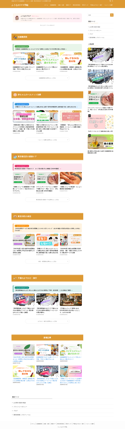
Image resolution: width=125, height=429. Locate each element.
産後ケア (53, 424)
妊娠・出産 (46, 424)
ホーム (33, 424)
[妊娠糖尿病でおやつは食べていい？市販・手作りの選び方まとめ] (47, 350)
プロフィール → (35, 16)
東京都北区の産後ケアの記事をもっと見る (47, 199)
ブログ (91, 34)
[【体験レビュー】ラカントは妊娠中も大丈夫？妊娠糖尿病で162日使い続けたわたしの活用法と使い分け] (71, 371)
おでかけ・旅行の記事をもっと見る (47, 321)
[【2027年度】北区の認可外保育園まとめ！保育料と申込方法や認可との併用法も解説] (24, 350)
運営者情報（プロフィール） (97, 37)
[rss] (110, 1)
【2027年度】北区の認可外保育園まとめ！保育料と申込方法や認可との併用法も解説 (24, 359)
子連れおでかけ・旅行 (78, 424)
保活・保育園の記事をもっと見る (47, 261)
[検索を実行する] (112, 15)
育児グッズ (68, 424)
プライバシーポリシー (95, 30)
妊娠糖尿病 (39, 424)
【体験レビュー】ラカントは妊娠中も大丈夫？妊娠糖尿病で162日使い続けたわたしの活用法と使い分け (71, 381)
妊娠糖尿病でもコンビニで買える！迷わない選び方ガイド (71, 358)
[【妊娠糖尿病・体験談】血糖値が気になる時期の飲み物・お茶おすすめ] (24, 371)
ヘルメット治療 (90, 424)
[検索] (112, 1)
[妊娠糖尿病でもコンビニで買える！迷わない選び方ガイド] (71, 350)
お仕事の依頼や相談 (94, 27)
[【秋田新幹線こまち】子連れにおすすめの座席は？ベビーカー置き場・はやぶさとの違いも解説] (47, 371)
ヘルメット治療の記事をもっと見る (47, 140)
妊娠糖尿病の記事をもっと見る (47, 78)
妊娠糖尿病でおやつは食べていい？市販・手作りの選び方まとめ (47, 358)
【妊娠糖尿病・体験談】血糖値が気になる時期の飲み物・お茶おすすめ (24, 380)
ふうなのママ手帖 (19, 5)
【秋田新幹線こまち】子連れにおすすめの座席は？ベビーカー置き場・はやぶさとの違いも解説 (47, 381)
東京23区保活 (60, 424)
